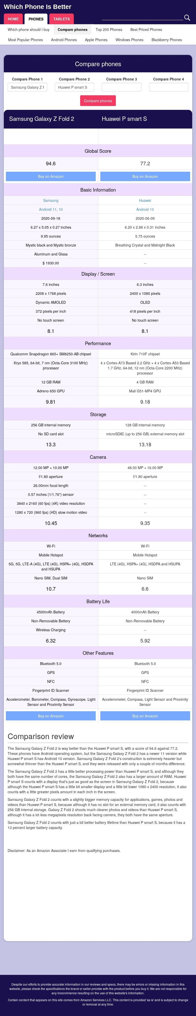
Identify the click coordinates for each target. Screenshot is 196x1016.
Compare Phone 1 (27, 78)
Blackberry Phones (167, 39)
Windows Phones (129, 39)
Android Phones (64, 39)
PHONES (36, 18)
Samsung (50, 200)
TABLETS (61, 18)
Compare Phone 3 (121, 78)
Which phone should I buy (29, 29)
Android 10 (145, 209)
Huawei (145, 200)
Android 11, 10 (51, 209)
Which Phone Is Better (37, 6)
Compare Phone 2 (74, 78)
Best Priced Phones (146, 29)
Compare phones (73, 29)
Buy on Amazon (51, 176)
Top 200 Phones (109, 29)
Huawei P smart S (124, 118)
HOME (13, 18)
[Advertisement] (98, 901)
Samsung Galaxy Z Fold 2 (41, 118)
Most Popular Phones (25, 39)
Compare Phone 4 (168, 78)
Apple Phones (96, 39)
